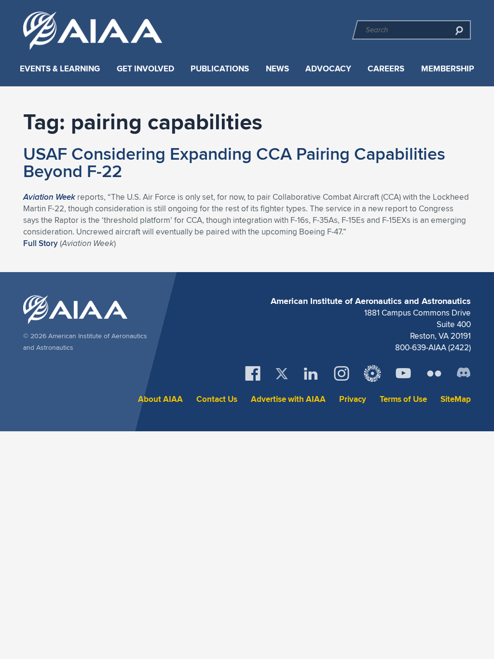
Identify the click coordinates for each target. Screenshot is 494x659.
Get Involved (145, 69)
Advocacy (328, 69)
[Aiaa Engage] (372, 373)
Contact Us (216, 399)
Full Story (40, 243)
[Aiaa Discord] (464, 373)
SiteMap (455, 399)
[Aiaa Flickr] (434, 373)
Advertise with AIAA (288, 399)
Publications (220, 69)
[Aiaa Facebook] (252, 373)
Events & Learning (60, 69)
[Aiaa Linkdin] (310, 373)
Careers (386, 69)
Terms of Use (403, 399)
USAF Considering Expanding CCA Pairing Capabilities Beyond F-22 (234, 162)
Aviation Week (49, 197)
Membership (447, 69)
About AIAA (160, 399)
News (277, 69)
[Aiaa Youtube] (403, 373)
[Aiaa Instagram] (341, 373)
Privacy (352, 399)
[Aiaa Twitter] (281, 373)
